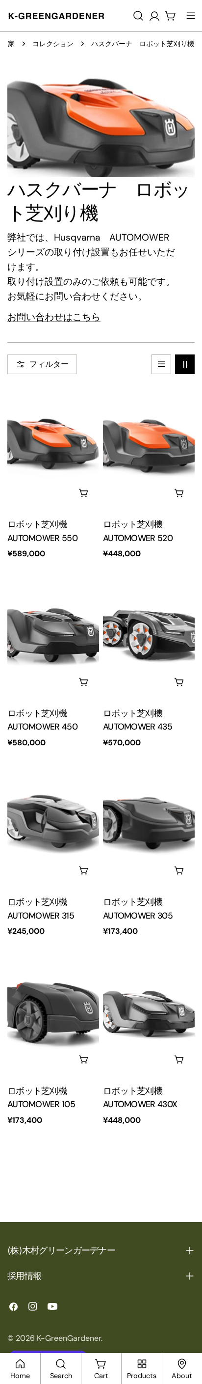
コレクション (53, 43)
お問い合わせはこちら (54, 317)
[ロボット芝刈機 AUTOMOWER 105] (53, 1013)
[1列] (161, 364)
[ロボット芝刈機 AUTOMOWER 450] (53, 635)
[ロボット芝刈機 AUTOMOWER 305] (149, 824)
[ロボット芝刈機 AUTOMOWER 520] (149, 447)
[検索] (138, 16)
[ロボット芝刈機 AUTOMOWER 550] (53, 447)
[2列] (185, 364)
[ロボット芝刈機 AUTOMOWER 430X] (149, 1013)
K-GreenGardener (69, 1338)
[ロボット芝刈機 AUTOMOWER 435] (149, 635)
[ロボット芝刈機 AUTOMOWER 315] (53, 824)
